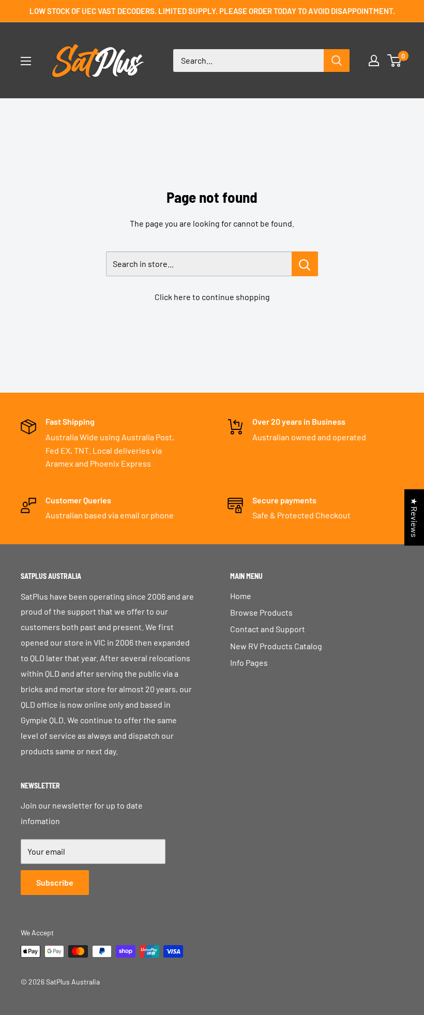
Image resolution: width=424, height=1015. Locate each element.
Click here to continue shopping (212, 297)
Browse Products (261, 612)
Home (240, 596)
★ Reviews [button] (414, 518)
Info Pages (249, 662)
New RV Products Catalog (276, 646)
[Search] (337, 60)
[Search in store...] (305, 263)
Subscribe (54, 882)
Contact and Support (267, 629)
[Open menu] (26, 61)
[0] (394, 60)
